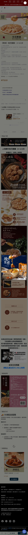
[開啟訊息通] (24, 532)
